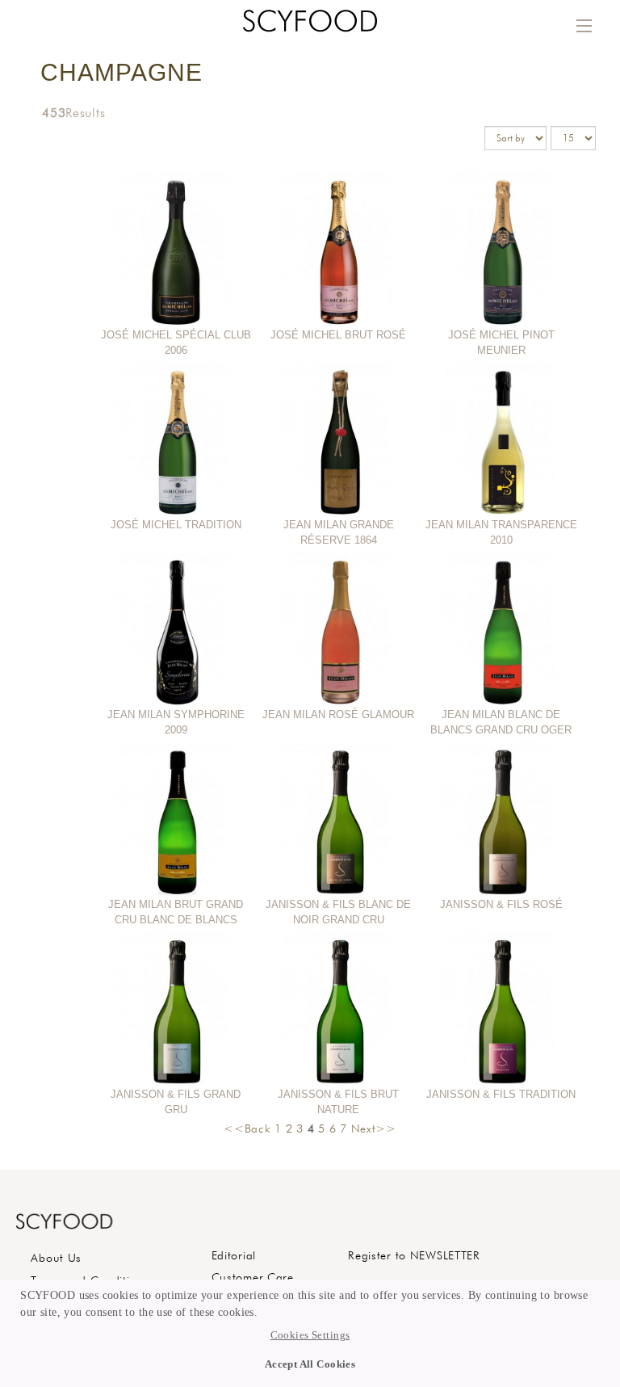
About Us (56, 1257)
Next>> (373, 1128)
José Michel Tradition (176, 525)
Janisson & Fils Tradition (501, 1094)
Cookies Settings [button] (310, 1335)
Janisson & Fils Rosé (501, 904)
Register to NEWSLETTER (414, 1255)
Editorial (234, 1255)
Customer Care (253, 1277)
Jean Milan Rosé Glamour (338, 714)
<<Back (247, 1128)
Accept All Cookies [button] (310, 1364)
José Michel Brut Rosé (338, 335)
